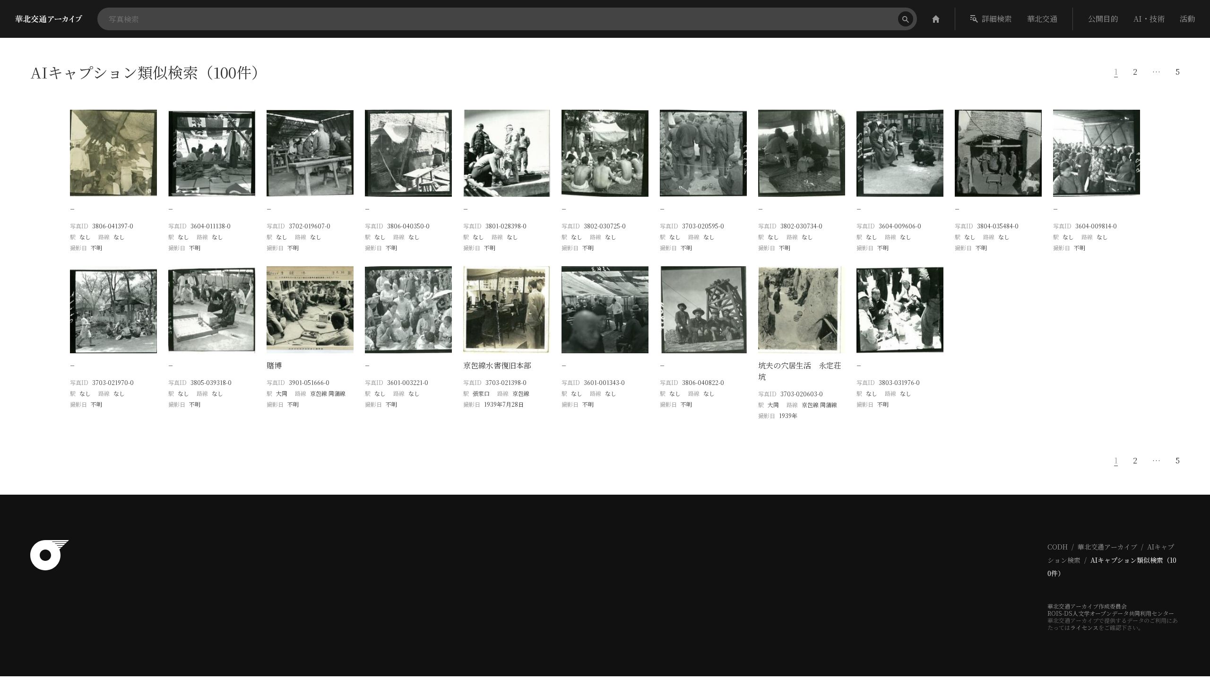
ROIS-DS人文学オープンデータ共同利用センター (1110, 613)
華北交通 (1042, 18)
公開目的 (1103, 18)
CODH (1057, 546)
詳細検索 (997, 18)
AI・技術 (1149, 18)
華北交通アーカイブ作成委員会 (1087, 606)
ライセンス (1084, 627)
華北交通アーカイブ (1107, 546)
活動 (1187, 18)
